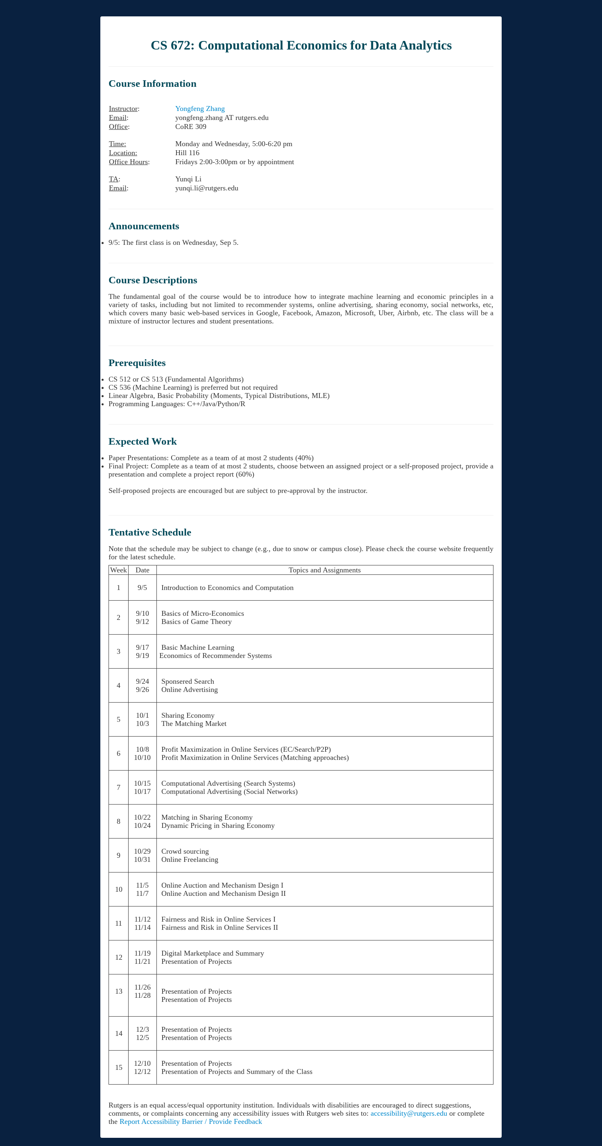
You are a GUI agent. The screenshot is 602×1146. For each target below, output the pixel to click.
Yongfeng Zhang (200, 108)
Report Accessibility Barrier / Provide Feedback (191, 1121)
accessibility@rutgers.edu (409, 1113)
